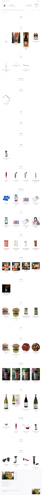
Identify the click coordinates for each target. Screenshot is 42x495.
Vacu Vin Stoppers (26, 464)
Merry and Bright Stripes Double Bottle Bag (6, 249)
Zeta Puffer (6, 41)
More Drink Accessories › (21, 190)
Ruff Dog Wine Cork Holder (6, 158)
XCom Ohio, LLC (5, 491)
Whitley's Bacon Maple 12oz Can (16, 318)
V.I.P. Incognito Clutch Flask (16, 225)
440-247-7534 (37, 4)
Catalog (16, 477)
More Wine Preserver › (21, 452)
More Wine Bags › (21, 441)
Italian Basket (6, 271)
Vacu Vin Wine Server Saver (35, 467)
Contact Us (16, 479)
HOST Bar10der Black (16, 180)
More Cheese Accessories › (21, 80)
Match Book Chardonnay (16, 405)
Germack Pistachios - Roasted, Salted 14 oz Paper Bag (26, 316)
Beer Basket (25, 270)
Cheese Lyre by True (6, 103)
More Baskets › (21, 18)
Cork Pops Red (6, 180)
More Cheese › (21, 57)
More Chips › (21, 113)
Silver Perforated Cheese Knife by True (6, 70)
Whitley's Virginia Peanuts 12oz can (6, 316)
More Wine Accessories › (21, 419)
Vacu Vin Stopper (6, 464)
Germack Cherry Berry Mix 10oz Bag (35, 352)
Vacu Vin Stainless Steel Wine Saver (16, 465)
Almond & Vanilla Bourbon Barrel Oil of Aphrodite (6, 293)
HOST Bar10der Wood (26, 180)
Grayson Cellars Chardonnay (26, 409)
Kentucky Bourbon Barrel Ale (35, 41)
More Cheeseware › (21, 91)
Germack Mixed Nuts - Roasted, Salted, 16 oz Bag (35, 316)
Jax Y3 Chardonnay (35, 409)
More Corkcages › (21, 146)
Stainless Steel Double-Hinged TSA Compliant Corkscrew (36, 180)
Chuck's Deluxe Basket (16, 271)
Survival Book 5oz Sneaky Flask (36, 203)
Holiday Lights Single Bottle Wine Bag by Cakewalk (25, 249)
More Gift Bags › (21, 236)
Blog (15, 478)
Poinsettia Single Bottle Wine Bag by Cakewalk (35, 249)
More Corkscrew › (21, 168)
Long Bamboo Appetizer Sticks (16, 65)
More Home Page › (21, 281)
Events (16, 476)
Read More (14, 6)
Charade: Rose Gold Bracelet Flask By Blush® (35, 226)
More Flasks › (21, 213)
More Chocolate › (21, 124)
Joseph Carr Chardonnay (6, 409)
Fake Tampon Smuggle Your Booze (16, 203)
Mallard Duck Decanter (26, 431)
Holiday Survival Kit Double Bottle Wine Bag (16, 249)
